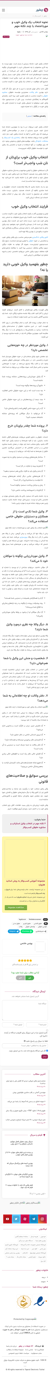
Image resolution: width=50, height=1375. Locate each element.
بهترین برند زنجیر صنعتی (12, 1253)
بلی (29, 977)
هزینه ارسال (34, 1237)
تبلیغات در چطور (25, 1346)
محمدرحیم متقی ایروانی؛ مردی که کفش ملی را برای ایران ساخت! (25, 1082)
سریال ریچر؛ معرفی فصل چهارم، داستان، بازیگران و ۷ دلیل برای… (21, 1142)
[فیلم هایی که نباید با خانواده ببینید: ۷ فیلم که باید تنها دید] (39, 1188)
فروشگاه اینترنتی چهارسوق (38, 1253)
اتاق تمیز (34, 1249)
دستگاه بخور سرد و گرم (26, 1241)
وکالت (20, 927)
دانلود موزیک (42, 1257)
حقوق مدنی (16, 923)
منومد (43, 1281)
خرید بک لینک (25, 1249)
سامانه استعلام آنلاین (21, 1237)
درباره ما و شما (11, 1346)
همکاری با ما (39, 1349)
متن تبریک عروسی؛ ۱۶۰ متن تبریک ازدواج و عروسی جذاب (25, 1119)
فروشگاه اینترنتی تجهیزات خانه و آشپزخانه (33, 1245)
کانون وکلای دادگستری (40, 237)
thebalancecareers (35, 919)
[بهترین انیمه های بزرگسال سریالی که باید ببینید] (39, 1166)
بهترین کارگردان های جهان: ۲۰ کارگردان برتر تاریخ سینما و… (19, 1175)
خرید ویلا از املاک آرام (11, 1249)
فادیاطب (24, 1253)
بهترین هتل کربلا (41, 1241)
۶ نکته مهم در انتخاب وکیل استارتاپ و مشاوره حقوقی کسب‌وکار (28, 825)
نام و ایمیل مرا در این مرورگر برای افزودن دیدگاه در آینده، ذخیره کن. (25, 1034)
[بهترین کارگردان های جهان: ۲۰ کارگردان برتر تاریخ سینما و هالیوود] (39, 1177)
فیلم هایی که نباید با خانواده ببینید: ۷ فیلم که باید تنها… (19, 1186)
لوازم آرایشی (32, 1257)
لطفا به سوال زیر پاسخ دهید (37, 1041)
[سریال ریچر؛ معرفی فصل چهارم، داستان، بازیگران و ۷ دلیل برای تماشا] (39, 1145)
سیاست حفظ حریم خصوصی (18, 1353)
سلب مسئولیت (36, 1353)
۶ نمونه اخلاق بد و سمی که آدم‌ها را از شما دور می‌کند (26, 1101)
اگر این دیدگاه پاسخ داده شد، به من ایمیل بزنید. (27, 1050)
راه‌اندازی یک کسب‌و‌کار (12, 137)
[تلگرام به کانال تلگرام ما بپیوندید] (34, 1219)
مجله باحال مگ (21, 1257)
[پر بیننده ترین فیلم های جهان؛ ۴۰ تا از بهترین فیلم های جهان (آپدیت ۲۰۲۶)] (39, 1155)
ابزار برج (43, 1261)
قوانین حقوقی (42, 927)
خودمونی (43, 1237)
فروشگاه (38, 1346)
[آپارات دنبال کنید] (25, 1219)
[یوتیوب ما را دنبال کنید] (7, 1219)
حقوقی (31, 241)
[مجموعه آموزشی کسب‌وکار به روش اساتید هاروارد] (25, 859)
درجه (44, 1277)
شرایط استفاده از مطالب (14, 1349)
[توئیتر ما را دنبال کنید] (16, 1219)
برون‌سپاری (23, 537)
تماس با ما (29, 1349)
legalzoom (22, 919)
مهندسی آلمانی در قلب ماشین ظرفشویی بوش (29, 1092)
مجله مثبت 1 (10, 1257)
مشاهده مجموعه (16, 907)
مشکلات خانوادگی (41, 141)
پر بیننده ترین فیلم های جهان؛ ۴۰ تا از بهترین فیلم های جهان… (19, 1153)
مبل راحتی (43, 1249)
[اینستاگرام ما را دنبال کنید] (42, 1219)
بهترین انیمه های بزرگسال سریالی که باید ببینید (20, 1164)
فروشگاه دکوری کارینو (11, 1245)
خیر (20, 977)
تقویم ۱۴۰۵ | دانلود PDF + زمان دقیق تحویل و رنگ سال (25, 1110)
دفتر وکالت (34, 92)
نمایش (29, 116)
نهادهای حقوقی (30, 927)
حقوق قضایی (38, 923)
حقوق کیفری (27, 923)
